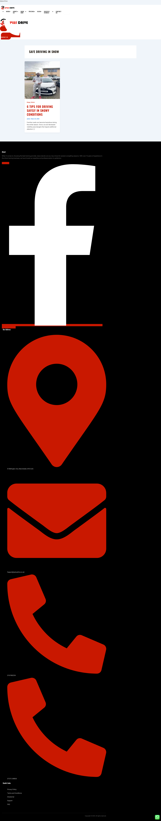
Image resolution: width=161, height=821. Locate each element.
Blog (39, 11)
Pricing (31, 11)
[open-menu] (66, 12)
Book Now (22, 12)
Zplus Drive (3, 1)
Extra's (33, 102)
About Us (15, 12)
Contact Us (58, 12)
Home (8, 11)
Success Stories (47, 12)
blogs (28, 102)
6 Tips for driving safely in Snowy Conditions (40, 110)
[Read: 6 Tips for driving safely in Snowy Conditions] (42, 80)
